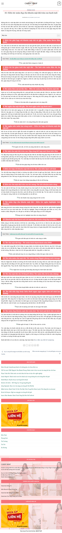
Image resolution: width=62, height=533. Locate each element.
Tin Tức (3, 444)
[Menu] (2, 3)
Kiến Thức (4, 435)
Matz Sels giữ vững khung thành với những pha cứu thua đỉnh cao (19, 367)
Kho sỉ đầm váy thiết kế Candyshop (44, 340)
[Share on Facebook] (27, 345)
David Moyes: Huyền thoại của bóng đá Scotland (14, 380)
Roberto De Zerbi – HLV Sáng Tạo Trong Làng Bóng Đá (16, 383)
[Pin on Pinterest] (35, 345)
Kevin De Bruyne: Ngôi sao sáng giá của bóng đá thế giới (16, 392)
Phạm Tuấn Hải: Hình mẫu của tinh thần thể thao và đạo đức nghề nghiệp (21, 373)
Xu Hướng (4, 447)
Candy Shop (37, 17)
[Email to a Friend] (32, 345)
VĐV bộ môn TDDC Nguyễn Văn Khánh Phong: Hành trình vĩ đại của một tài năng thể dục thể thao (28, 370)
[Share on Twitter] (29, 345)
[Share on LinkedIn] (38, 345)
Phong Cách (31, 10)
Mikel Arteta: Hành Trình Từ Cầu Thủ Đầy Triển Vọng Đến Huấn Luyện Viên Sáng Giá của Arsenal (28, 389)
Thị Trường (4, 441)
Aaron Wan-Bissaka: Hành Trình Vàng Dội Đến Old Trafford (17, 395)
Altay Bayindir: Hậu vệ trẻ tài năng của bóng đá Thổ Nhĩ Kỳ (17, 386)
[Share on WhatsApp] (24, 345)
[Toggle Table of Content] (57, 35)
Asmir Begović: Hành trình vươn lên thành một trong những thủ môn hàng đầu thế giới (25, 376)
